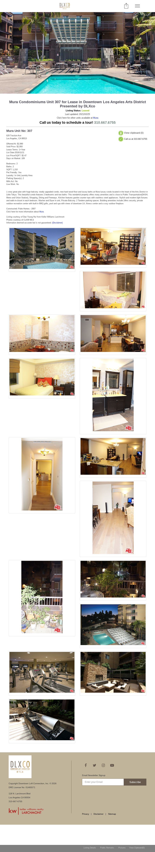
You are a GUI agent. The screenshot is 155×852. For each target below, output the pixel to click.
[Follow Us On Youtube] (112, 765)
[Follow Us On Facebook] (85, 765)
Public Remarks (107, 848)
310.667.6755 (105, 122)
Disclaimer (99, 814)
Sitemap (112, 814)
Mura (95, 117)
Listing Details (90, 848)
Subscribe (135, 782)
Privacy (85, 814)
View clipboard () (133, 133)
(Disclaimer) (57, 223)
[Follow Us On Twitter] (94, 765)
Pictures (122, 848)
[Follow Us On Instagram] (103, 765)
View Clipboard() (137, 848)
